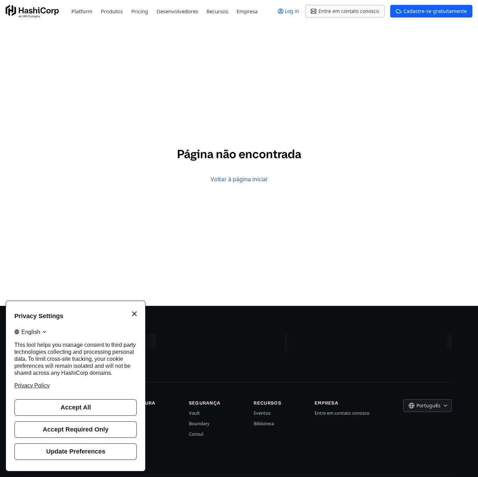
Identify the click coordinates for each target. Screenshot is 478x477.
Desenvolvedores (177, 11)
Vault (194, 413)
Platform (81, 11)
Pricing (139, 11)
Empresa (247, 11)
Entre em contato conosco (342, 413)
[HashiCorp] (32, 11)
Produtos (112, 11)
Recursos (217, 11)
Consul (196, 434)
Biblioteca (264, 423)
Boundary (199, 423)
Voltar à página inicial (239, 179)
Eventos (262, 413)
